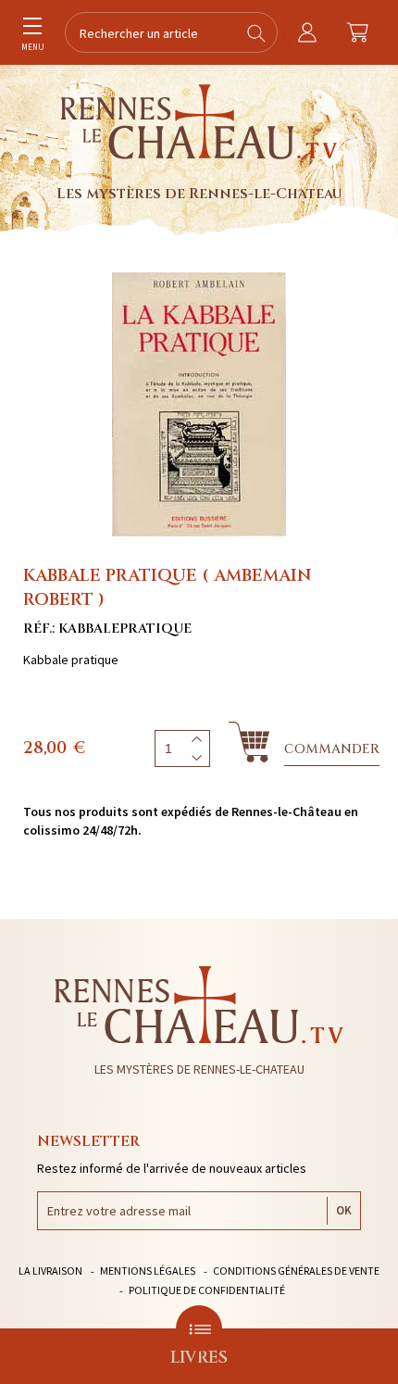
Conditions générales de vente (296, 1270)
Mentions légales (147, 1270)
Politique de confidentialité (207, 1290)
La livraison (50, 1270)
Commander (331, 749)
